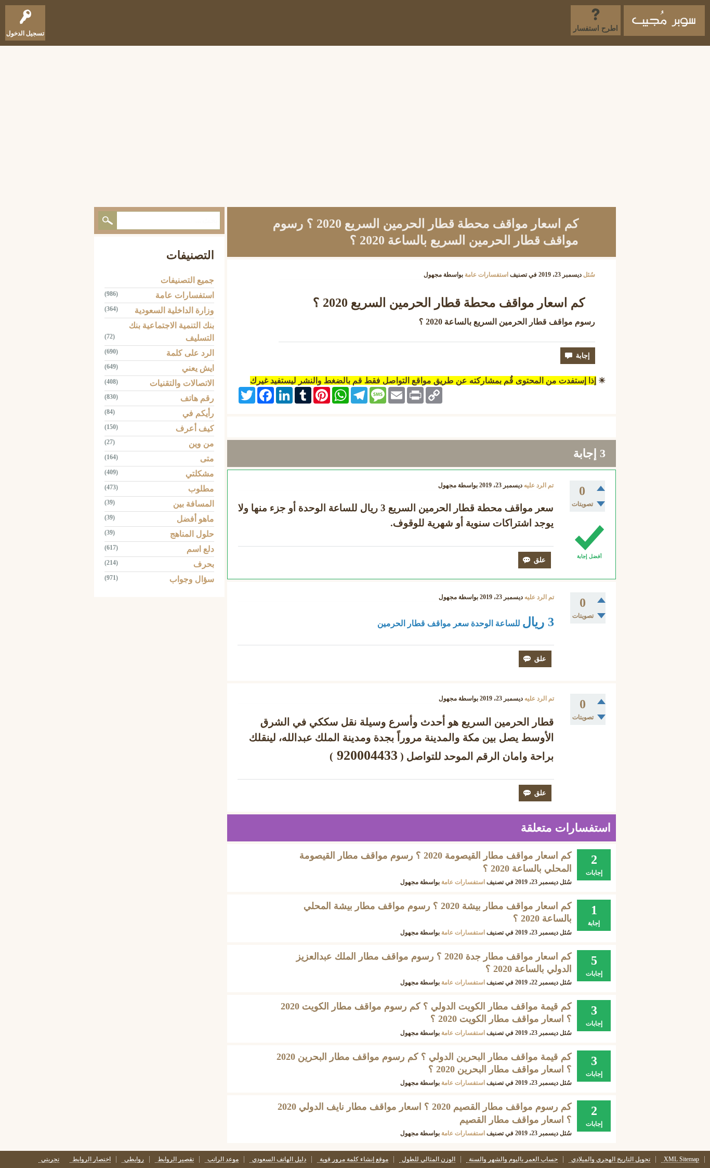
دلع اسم (200, 548)
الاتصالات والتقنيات (182, 383)
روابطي (134, 1159)
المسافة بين (193, 503)
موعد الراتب (223, 1159)
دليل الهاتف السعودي (279, 1159)
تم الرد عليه (539, 485)
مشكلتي (200, 473)
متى (207, 458)
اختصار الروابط (91, 1159)
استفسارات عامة (486, 274)
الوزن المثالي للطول (428, 1159)
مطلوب (201, 488)
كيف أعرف (195, 428)
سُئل (589, 274)
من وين (201, 443)
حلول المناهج (192, 533)
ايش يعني (198, 368)
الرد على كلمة (190, 352)
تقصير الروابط (175, 1159)
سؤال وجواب (191, 579)
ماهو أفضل (195, 518)
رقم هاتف (197, 398)
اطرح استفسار (595, 28)
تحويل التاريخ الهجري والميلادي (610, 1159)
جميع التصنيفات (187, 280)
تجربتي (50, 1159)
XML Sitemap (681, 1159)
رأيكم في (198, 413)
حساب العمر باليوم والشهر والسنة (513, 1159)
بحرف (203, 564)
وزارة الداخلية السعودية (174, 310)
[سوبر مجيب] (664, 20)
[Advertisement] (355, 124)
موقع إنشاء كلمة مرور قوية (354, 1159)
